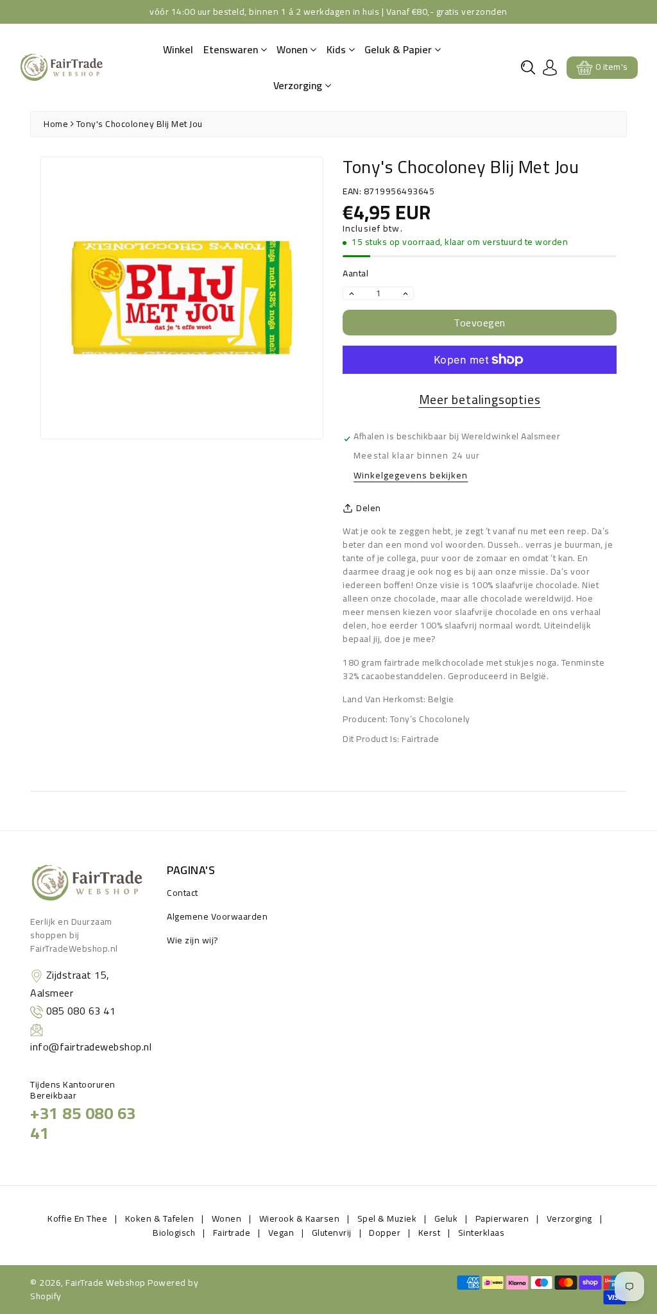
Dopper (384, 1232)
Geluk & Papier (399, 49)
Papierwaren (502, 1218)
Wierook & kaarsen (299, 1218)
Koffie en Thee (77, 1218)
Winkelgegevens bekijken (411, 476)
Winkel (178, 49)
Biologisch (174, 1232)
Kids (337, 49)
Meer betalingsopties (480, 400)
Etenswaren (231, 49)
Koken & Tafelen (159, 1218)
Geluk (446, 1218)
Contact (182, 892)
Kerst (429, 1232)
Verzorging (299, 85)
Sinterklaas (481, 1232)
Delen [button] (368, 508)
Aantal (355, 273)
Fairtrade (232, 1232)
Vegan (281, 1232)
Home (56, 123)
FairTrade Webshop (105, 1282)
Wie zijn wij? (193, 940)
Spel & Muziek (387, 1218)
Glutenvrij (332, 1232)
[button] (528, 67)
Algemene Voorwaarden (217, 916)
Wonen (293, 49)
